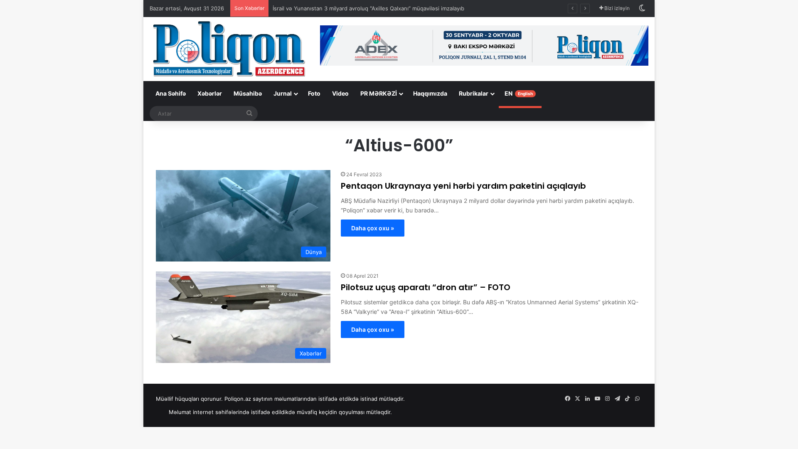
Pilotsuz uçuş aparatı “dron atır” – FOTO (425, 287)
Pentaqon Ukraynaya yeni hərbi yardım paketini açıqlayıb (463, 186)
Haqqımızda (430, 93)
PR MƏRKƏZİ (378, 93)
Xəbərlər (209, 93)
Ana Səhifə (170, 93)
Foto (314, 93)
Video (340, 93)
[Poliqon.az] (229, 48)
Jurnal (282, 93)
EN (519, 93)
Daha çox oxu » (372, 228)
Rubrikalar (473, 93)
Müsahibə (248, 93)
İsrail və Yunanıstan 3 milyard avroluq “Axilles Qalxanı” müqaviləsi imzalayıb (368, 8)
